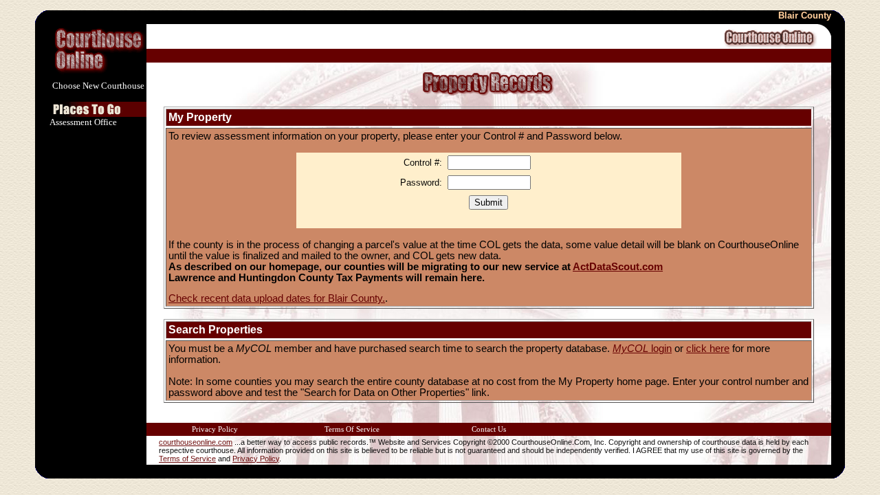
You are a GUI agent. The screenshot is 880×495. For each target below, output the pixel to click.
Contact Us (489, 429)
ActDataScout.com (618, 266)
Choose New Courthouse (98, 85)
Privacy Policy (215, 429)
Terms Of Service (352, 429)
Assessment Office (83, 122)
